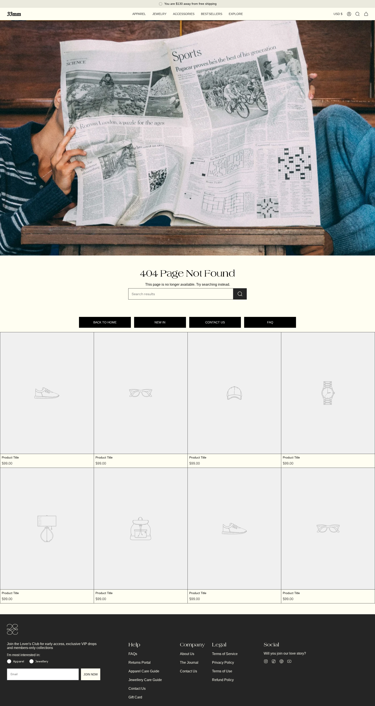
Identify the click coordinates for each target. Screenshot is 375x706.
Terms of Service (225, 654)
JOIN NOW (91, 674)
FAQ (270, 322)
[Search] (240, 294)
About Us (187, 654)
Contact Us (137, 688)
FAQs (132, 654)
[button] (139, 14)
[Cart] (366, 13)
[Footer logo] (12, 629)
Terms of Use (222, 671)
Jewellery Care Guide (145, 680)
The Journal (189, 662)
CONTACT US (215, 322)
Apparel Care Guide (143, 671)
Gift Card (135, 697)
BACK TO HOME (105, 322)
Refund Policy (223, 680)
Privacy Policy (223, 662)
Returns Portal (139, 662)
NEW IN (160, 322)
